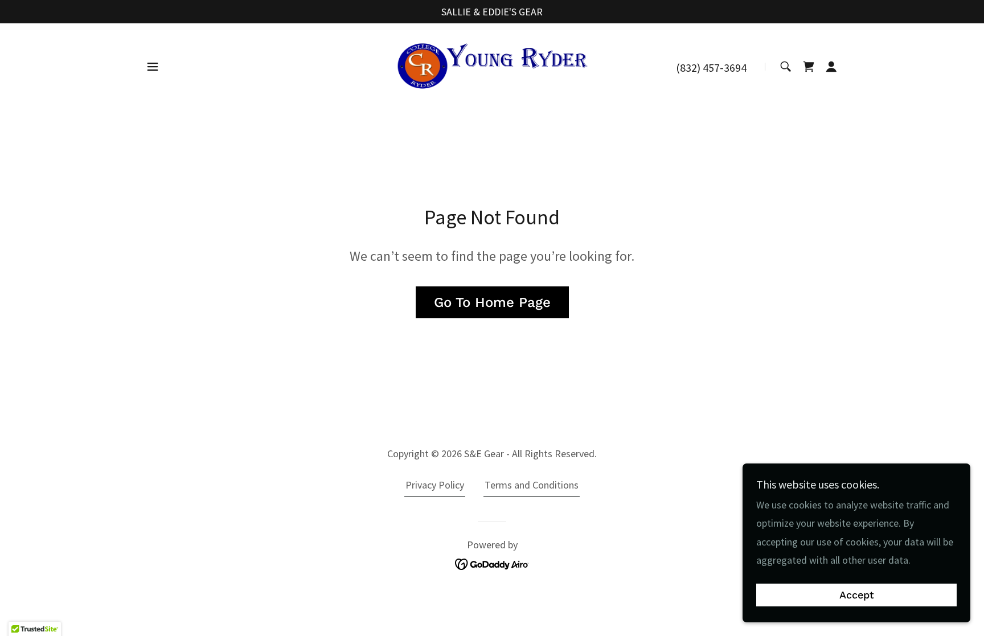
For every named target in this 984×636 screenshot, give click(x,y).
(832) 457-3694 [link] (711, 67)
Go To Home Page (492, 302)
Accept (856, 595)
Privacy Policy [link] (434, 484)
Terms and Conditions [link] (532, 484)
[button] (152, 66)
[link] (492, 65)
